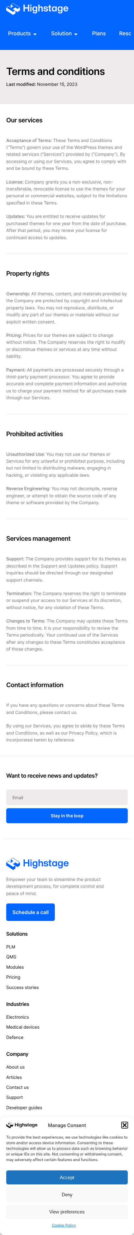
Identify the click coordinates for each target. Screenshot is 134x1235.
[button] (125, 1125)
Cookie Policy (64, 1225)
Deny (67, 1194)
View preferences (67, 1211)
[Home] (37, 9)
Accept (67, 1177)
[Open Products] (35, 34)
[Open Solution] (76, 34)
